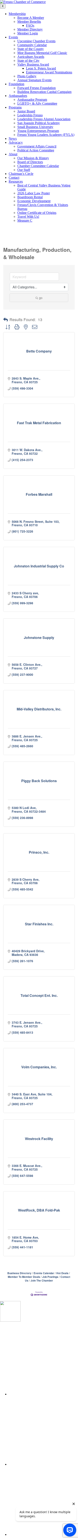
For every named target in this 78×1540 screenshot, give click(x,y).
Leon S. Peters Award (41, 68)
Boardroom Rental (30, 197)
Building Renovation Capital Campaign (44, 92)
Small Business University (35, 127)
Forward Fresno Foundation (36, 88)
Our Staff (23, 170)
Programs (15, 107)
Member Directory (30, 29)
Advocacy (16, 142)
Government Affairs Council (36, 146)
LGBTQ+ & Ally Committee (37, 103)
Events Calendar (44, 1273)
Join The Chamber (42, 1280)
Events (13, 37)
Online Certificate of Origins (36, 212)
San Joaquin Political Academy (38, 123)
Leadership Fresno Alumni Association (43, 119)
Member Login (27, 33)
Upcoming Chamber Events (36, 41)
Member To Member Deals (24, 1277)
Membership (17, 14)
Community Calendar (32, 45)
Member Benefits (29, 21)
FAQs (30, 25)
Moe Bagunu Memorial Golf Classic (42, 53)
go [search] (40, 298)
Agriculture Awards (30, 56)
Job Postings (50, 1277)
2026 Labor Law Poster (33, 193)
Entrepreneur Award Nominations (49, 72)
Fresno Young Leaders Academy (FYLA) (45, 134)
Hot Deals (62, 1273)
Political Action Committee (35, 150)
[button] (5, 319)
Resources (16, 181)
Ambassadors (18, 95)
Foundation (16, 84)
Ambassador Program (32, 99)
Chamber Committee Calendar (38, 166)
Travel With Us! (28, 216)
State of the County (30, 49)
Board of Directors (30, 162)
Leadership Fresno (30, 115)
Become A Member (30, 17)
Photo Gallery (26, 76)
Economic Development (33, 201)
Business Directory (19, 1273)
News (13, 138)
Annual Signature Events (34, 80)
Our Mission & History (33, 158)
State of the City (28, 60)
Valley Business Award (33, 64)
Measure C (24, 220)
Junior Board (26, 111)
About (13, 154)
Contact (14, 177)
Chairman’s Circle (21, 173)
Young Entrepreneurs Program (38, 131)
